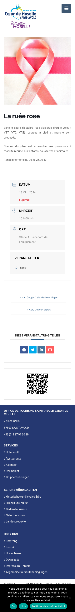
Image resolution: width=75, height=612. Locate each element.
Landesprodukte (16, 521)
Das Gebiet (12, 471)
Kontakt (10, 547)
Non (23, 606)
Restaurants (13, 458)
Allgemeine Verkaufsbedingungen (27, 572)
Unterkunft (12, 452)
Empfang (11, 541)
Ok (13, 606)
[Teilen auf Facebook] (24, 349)
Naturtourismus (15, 515)
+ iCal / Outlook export (39, 309)
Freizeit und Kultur (17, 502)
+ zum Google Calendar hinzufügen (38, 297)
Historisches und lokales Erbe (23, 496)
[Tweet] (33, 349)
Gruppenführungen (17, 477)
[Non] (70, 598)
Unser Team (13, 553)
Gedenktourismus (17, 509)
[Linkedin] (41, 349)
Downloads (12, 559)
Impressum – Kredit (18, 566)
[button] (66, 8)
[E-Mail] (50, 349)
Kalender (11, 464)
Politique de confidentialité (48, 606)
